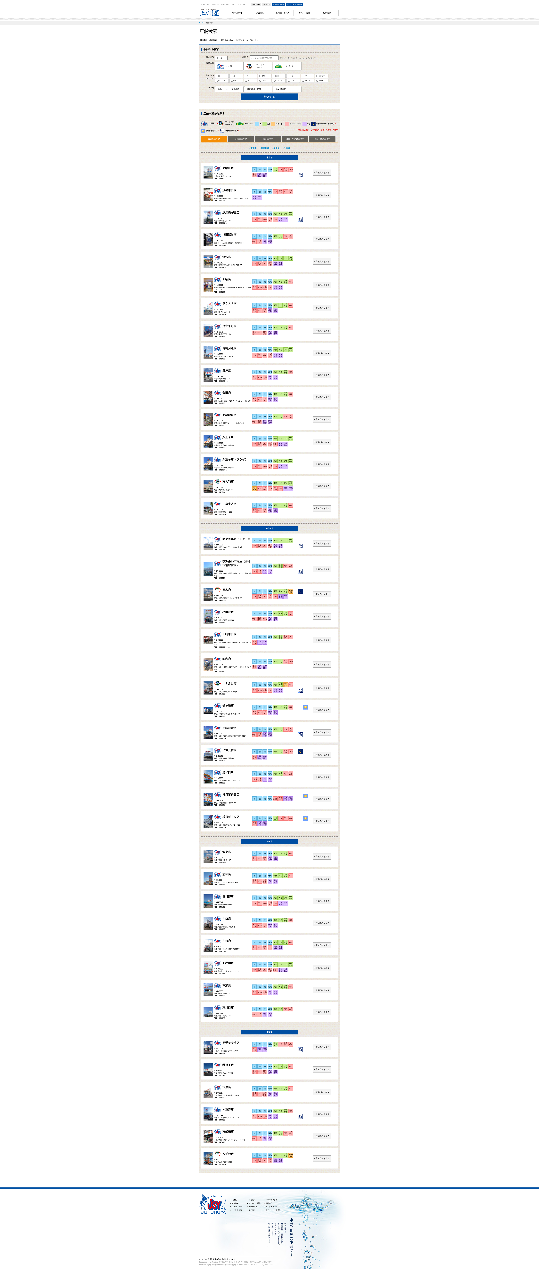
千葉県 (287, 148)
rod (255, 1265)
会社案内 (269, 1203)
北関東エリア (241, 139)
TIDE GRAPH (268, 1262)
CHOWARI (224, 1262)
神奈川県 (265, 148)
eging (209, 1265)
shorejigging (231, 1265)
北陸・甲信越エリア (295, 139)
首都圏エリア (214, 139)
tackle (250, 1265)
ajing (214, 1265)
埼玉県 (276, 148)
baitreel (270, 1265)
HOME (234, 1200)
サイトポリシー (271, 1207)
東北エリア (268, 139)
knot (246, 1265)
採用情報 (252, 1210)
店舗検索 (235, 1203)
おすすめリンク (271, 1200)
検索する (269, 96)
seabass (202, 1265)
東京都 (253, 148)
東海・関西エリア (322, 139)
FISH (247, 1262)
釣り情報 (252, 1200)
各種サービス (254, 1207)
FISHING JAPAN (236, 1262)
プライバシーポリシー (274, 1210)
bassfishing (221, 1265)
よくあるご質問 (255, 1203)
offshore (240, 1265)
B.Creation (214, 1262)
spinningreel (262, 1265)
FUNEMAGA (256, 1262)
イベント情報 (237, 1210)
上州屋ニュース (238, 1207)
